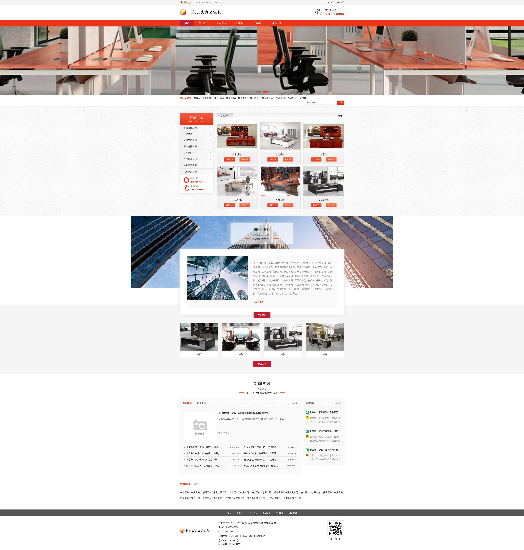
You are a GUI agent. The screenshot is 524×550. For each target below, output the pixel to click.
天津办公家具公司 (256, 498)
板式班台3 (324, 199)
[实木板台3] (323, 136)
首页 (187, 23)
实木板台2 (231, 98)
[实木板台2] (237, 136)
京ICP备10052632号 (228, 540)
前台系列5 (207, 98)
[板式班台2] (237, 181)
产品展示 (221, 23)
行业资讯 (201, 403)
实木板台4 (219, 98)
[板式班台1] (280, 136)
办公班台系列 (190, 127)
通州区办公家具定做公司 (286, 492)
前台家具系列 (190, 165)
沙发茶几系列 (190, 159)
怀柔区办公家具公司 (235, 498)
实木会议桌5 (268, 98)
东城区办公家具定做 (190, 492)
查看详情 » (223, 433)
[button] (258, 91)
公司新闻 (187, 403)
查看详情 (245, 159)
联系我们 (340, 2)
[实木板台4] (280, 181)
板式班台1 (280, 154)
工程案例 (258, 23)
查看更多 (262, 364)
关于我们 (331, 2)
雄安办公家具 (274, 498)
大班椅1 (303, 98)
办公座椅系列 (190, 146)
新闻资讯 (239, 23)
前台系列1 (281, 98)
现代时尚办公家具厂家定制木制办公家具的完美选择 (243, 413)
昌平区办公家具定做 (333, 492)
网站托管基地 (235, 544)
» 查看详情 (258, 302)
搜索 (340, 102)
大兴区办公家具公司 (212, 498)
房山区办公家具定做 (310, 492)
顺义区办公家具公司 (190, 498)
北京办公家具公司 (292, 498)
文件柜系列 (189, 152)
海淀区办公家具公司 (261, 492)
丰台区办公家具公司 (239, 492)
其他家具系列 (190, 171)
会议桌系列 (189, 133)
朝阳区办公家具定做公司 (215, 492)
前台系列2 (293, 98)
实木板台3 (243, 98)
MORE (339, 116)
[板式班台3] (323, 181)
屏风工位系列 (190, 140)
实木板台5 (255, 98)
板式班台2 (237, 199)
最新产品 (225, 115)
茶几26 (197, 98)
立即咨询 (229, 159)
